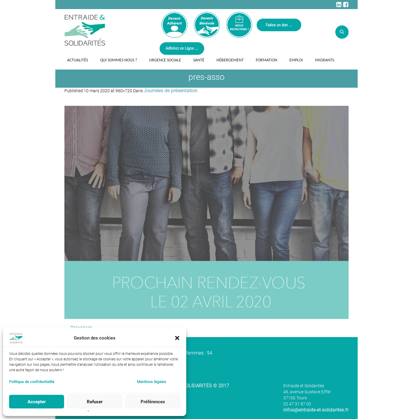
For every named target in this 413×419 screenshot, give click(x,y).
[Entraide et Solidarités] (84, 29)
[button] (177, 338)
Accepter (37, 401)
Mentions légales (151, 381)
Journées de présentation (170, 90)
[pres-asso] (206, 212)
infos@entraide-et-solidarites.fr (316, 410)
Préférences (153, 401)
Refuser (94, 401)
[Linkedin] (339, 5)
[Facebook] (346, 5)
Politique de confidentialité (31, 381)
